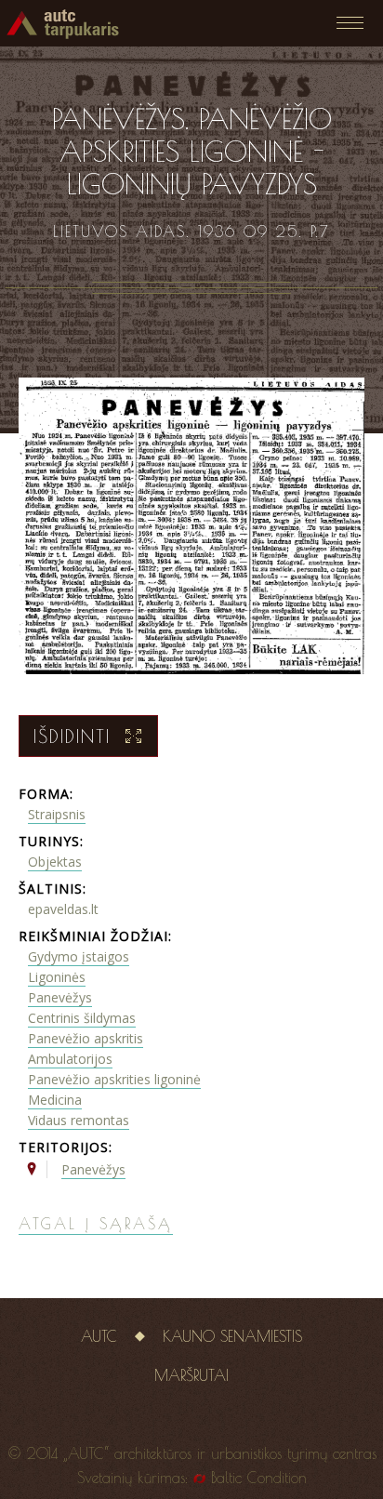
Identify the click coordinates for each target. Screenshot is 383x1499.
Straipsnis (57, 814)
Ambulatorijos (70, 1059)
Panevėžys (60, 997)
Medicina (55, 1099)
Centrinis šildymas (82, 1018)
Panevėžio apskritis (85, 1038)
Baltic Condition (259, 1477)
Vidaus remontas (78, 1120)
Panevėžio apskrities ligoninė (114, 1079)
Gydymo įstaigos (78, 956)
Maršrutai (191, 1375)
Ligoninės (57, 977)
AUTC (99, 1336)
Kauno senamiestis (232, 1336)
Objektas (55, 861)
